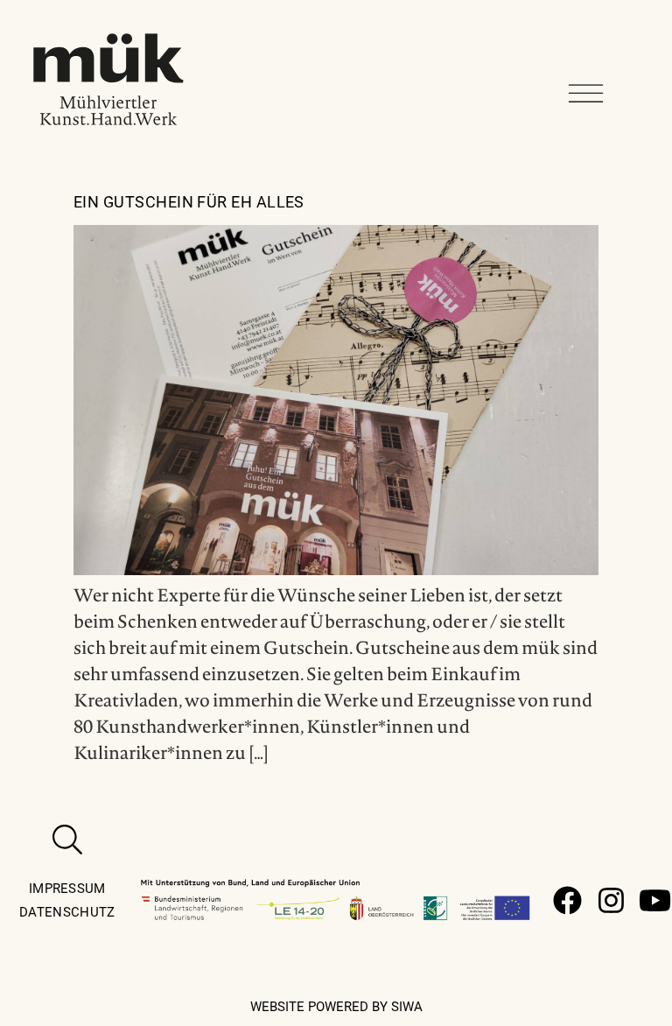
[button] (585, 94)
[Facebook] (567, 900)
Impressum (67, 888)
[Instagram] (611, 900)
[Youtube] (654, 900)
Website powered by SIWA (336, 1007)
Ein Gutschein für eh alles (189, 202)
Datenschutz (67, 912)
